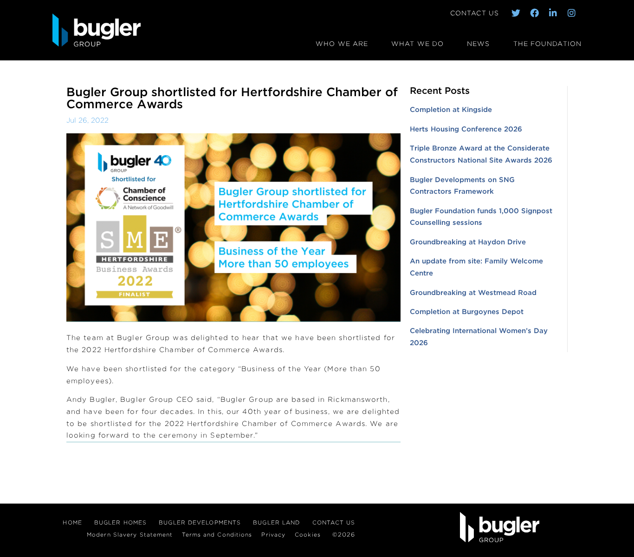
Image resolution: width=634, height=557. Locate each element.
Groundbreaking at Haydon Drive (468, 242)
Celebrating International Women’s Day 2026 (479, 337)
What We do (417, 43)
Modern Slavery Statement (130, 534)
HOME (72, 522)
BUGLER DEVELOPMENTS (200, 522)
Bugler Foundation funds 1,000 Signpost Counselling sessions (481, 217)
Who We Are (342, 43)
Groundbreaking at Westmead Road (473, 292)
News (478, 43)
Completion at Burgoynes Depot (467, 312)
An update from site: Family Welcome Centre (476, 267)
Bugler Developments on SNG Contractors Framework (462, 186)
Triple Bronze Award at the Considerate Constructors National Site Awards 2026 (481, 154)
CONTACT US (474, 13)
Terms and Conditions (217, 534)
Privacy (273, 534)
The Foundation (547, 43)
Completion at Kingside (451, 109)
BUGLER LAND (276, 522)
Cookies (308, 534)
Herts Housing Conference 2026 (466, 129)
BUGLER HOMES (120, 522)
